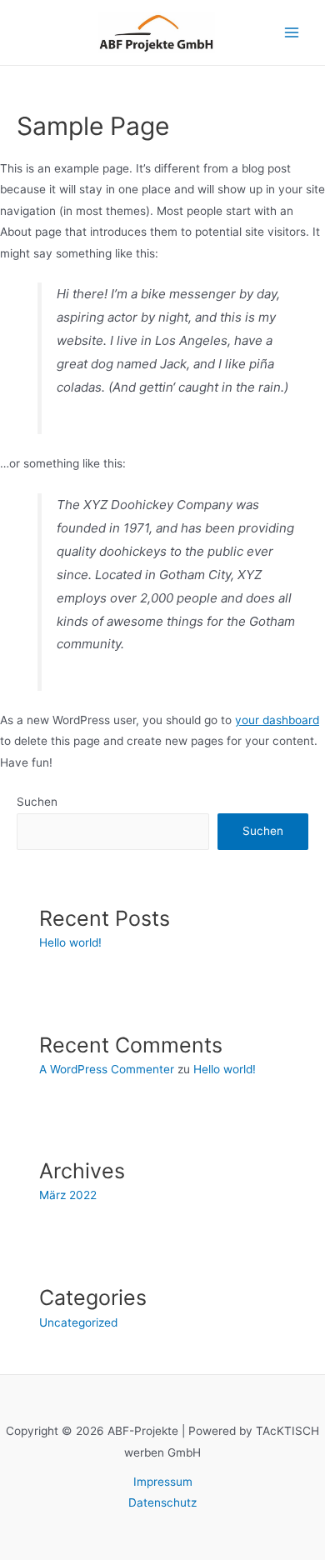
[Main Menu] (292, 33)
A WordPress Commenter (106, 1069)
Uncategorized (78, 1322)
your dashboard (277, 720)
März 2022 (68, 1195)
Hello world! (70, 942)
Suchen (37, 801)
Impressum (162, 1481)
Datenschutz (162, 1502)
